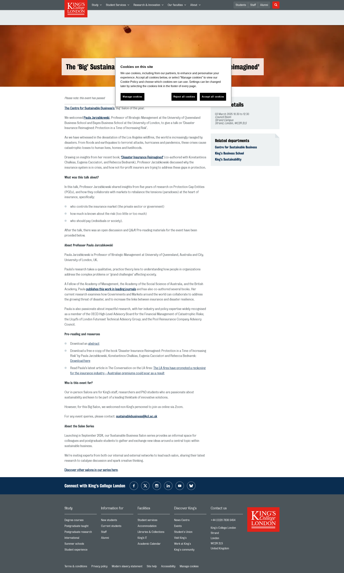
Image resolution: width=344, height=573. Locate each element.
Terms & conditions (75, 566)
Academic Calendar (154, 544)
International (80, 538)
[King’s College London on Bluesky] (191, 485)
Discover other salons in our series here (91, 470)
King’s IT (154, 538)
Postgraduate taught (80, 527)
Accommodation (154, 527)
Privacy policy (99, 566)
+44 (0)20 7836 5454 (223, 520)
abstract (93, 343)
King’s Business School (229, 153)
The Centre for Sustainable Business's (89, 108)
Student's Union (190, 533)
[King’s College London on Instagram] (156, 485)
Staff (253, 5)
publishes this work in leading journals (111, 289)
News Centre (190, 521)
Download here (80, 361)
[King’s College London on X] (145, 485)
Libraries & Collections (154, 533)
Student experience (80, 550)
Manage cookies (189, 566)
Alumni (264, 5)
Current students (117, 527)
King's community (190, 550)
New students (117, 521)
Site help (152, 566)
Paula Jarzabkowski (96, 118)
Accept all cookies (213, 96)
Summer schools (80, 544)
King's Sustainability (228, 159)
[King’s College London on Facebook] (134, 485)
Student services (154, 521)
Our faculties (178, 6)
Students (241, 5)
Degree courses (80, 521)
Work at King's (190, 544)
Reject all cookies (184, 96)
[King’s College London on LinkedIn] (168, 485)
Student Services (118, 6)
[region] (173, 82)
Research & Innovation (149, 6)
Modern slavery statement (127, 566)
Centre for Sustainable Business (236, 147)
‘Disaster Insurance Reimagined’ (142, 157)
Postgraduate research (80, 533)
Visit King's (190, 538)
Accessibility (168, 566)
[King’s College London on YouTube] (179, 485)
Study (98, 6)
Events (190, 527)
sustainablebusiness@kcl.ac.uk (136, 416)
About (196, 6)
